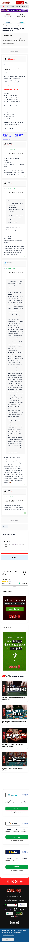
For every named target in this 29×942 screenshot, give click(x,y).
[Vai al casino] (12, 795)
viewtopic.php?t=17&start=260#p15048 (11, 88)
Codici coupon (6, 139)
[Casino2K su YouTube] (8, 881)
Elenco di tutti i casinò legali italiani (19, 135)
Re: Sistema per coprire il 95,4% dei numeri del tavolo (14, 154)
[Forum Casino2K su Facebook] (12, 881)
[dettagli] (12, 823)
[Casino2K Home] (5, 2)
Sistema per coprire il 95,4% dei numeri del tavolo (13, 30)
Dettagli (16, 808)
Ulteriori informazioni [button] (8, 935)
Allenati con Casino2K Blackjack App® (7, 135)
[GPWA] (19, 913)
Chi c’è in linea (8, 542)
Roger (9, 58)
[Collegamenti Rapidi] (18, 2)
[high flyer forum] (14, 10)
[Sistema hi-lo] (14, 608)
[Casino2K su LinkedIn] (21, 881)
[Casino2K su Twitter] (16, 881)
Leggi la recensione (18, 812)
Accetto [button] (8, 939)
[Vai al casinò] (8, 14)
